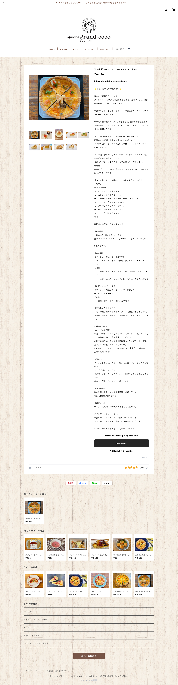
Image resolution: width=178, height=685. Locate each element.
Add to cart (121, 443)
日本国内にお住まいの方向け (121, 451)
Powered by (86, 680)
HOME (52, 49)
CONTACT (105, 49)
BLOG (75, 49)
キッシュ (28, 611)
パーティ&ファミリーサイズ (36, 643)
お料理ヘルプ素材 (31, 635)
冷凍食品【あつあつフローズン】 (38, 619)
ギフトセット (29, 627)
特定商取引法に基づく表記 (57, 671)
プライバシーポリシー (34, 671)
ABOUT (63, 49)
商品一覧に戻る (89, 656)
